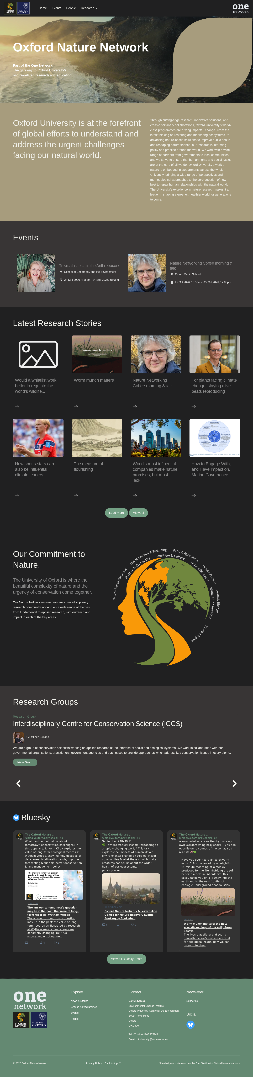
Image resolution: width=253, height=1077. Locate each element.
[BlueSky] (190, 1025)
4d (61, 837)
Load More (116, 512)
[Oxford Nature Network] (30, 1020)
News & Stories (79, 1001)
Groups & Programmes (84, 1007)
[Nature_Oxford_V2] (17, 8)
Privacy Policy (94, 1063)
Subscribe (192, 1001)
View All (138, 512)
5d (138, 837)
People (71, 8)
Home (43, 8)
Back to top (111, 1063)
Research (87, 8)
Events (56, 8)
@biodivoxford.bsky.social (41, 837)
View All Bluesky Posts (126, 959)
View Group (25, 762)
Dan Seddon (203, 1063)
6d (215, 837)
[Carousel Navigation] (126, 784)
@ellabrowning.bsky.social (203, 845)
